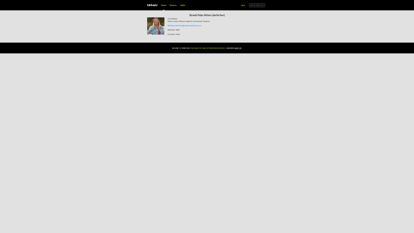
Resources (173, 5)
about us (237, 48)
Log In (243, 5)
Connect (163, 5)
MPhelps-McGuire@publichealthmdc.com (184, 25)
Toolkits (182, 5)
